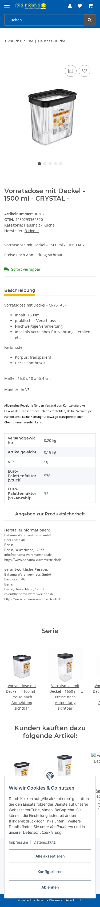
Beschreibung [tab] (19, 290)
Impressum (18, 842)
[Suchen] (89, 20)
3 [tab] (50, 163)
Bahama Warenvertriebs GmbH (59, 900)
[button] (70, 6)
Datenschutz (45, 842)
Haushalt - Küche (39, 225)
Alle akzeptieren (50, 856)
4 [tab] (55, 163)
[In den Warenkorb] (8, 58)
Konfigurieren (50, 871)
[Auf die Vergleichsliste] (71, 71)
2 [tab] (44, 163)
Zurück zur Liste (20, 41)
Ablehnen (50, 887)
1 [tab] (39, 163)
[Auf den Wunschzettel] (84, 71)
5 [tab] (60, 163)
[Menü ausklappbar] (7, 3)
